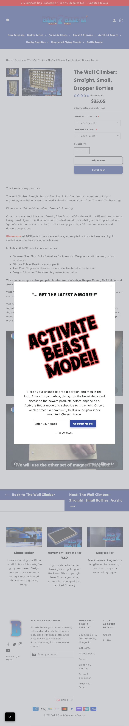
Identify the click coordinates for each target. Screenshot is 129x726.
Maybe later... (64, 432)
